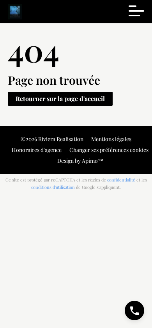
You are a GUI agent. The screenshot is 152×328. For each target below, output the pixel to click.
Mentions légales (111, 139)
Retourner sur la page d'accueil (60, 98)
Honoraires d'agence (37, 150)
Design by (80, 160)
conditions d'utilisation (53, 187)
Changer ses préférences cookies (108, 150)
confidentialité (121, 180)
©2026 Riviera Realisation (52, 139)
